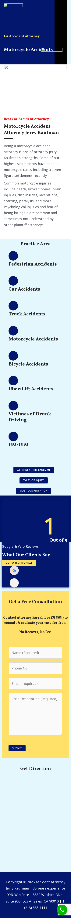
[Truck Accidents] (13, 305)
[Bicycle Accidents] (13, 356)
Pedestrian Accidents (33, 264)
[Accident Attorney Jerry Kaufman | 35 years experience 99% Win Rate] (13, 6)
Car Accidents (24, 289)
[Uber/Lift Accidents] (13, 380)
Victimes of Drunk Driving (30, 417)
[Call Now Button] (62, 910)
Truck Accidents (27, 314)
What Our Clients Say (26, 555)
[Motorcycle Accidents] (13, 331)
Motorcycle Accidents (33, 339)
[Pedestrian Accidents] (13, 256)
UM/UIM (19, 445)
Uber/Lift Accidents (31, 389)
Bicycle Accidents (28, 364)
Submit (17, 748)
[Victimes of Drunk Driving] (13, 405)
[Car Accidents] (13, 281)
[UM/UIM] (13, 436)
